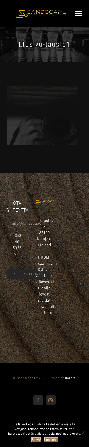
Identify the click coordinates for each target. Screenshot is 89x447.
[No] (83, 432)
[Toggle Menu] (78, 13)
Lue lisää (51, 440)
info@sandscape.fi (28, 223)
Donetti (70, 378)
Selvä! (36, 440)
